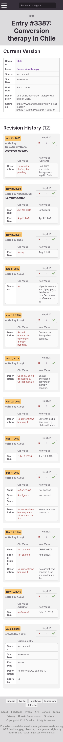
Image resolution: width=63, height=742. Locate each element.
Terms (56, 711)
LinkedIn (32, 705)
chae (20, 239)
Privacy (11, 716)
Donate (46, 711)
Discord (11, 701)
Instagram (50, 701)
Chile (48, 38)
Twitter (22, 701)
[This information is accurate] (53, 143)
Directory (49, 716)
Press (28, 711)
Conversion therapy (27, 69)
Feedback (16, 711)
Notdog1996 (24, 193)
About (4, 711)
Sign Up (35, 732)
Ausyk (20, 273)
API (37, 711)
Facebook (35, 701)
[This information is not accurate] (39, 143)
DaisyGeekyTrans (16, 146)
